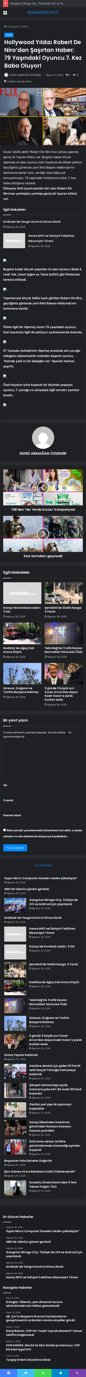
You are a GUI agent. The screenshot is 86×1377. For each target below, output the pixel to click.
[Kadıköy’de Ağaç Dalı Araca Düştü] (22, 633)
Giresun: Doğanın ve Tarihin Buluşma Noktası (21, 690)
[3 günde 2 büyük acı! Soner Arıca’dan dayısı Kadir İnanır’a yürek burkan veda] (64, 674)
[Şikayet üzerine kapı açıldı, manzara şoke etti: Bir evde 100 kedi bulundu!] (15, 1090)
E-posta (9, 800)
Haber (25, 26)
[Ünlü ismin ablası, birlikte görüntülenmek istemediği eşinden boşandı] (15, 1146)
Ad (6, 785)
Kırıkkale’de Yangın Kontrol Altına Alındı (32, 222)
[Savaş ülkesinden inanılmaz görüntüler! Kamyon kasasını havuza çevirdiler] (15, 1127)
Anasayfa (13, 26)
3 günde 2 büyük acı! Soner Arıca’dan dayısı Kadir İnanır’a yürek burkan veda (61, 694)
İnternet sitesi (12, 815)
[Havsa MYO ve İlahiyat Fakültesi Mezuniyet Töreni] (14, 240)
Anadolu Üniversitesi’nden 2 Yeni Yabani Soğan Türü (53, 1184)
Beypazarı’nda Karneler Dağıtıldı (28, 1161)
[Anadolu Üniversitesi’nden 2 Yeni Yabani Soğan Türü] (15, 1187)
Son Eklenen (43, 865)
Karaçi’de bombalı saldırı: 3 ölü (22, 610)
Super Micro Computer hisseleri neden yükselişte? (40, 878)
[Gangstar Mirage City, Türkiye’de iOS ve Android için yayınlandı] (15, 905)
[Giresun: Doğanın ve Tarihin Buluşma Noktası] (22, 674)
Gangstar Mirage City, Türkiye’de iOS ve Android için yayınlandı (53, 902)
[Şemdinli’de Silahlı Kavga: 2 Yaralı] (64, 593)
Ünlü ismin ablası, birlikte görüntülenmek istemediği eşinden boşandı (54, 1145)
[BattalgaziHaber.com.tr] (43, 12)
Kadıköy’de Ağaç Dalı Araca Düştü (18, 650)
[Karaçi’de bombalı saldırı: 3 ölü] (22, 593)
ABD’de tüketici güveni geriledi (26, 889)
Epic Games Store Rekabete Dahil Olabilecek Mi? (39, 1172)
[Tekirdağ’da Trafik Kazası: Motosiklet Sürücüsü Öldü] (64, 633)
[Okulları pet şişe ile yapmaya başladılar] (15, 1109)
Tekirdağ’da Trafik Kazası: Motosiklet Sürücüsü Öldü (64, 650)
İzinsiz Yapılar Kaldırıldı (21, 1055)
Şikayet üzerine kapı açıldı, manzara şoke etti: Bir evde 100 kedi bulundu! (55, 1089)
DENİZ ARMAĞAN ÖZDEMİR (25, 74)
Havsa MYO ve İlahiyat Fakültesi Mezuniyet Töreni (52, 931)
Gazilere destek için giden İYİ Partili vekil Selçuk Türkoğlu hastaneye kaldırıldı (54, 1070)
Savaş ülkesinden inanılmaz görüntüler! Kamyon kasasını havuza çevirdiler (50, 1126)
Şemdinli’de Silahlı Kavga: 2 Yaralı (63, 610)
